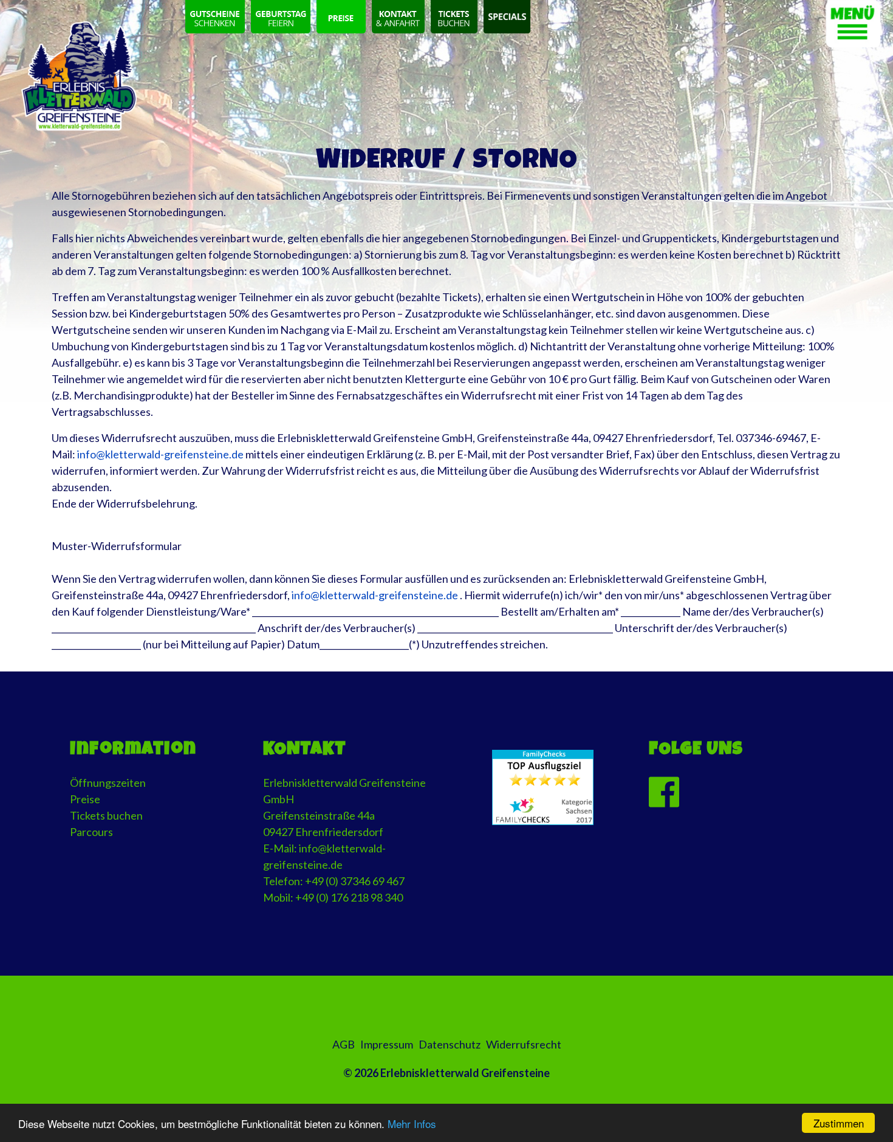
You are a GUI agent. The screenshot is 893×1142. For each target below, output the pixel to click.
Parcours (91, 831)
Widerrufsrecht (523, 1044)
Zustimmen (838, 1122)
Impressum (386, 1044)
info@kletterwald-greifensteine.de (160, 454)
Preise (85, 799)
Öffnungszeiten (108, 782)
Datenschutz (450, 1044)
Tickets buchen (106, 815)
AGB (343, 1044)
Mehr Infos (412, 1123)
